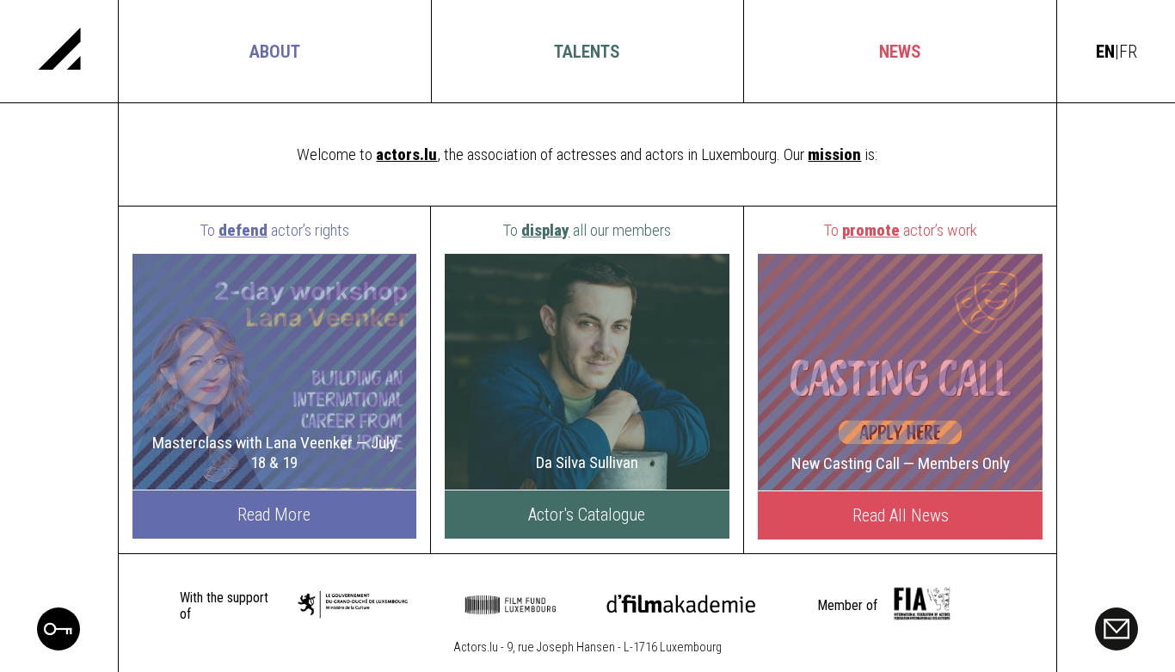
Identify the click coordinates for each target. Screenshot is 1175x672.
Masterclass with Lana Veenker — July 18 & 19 (274, 452)
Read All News (900, 515)
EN (1105, 51)
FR (1128, 51)
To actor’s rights (274, 230)
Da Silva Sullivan (587, 462)
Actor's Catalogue (586, 514)
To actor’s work (900, 230)
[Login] (58, 644)
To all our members (586, 230)
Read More (274, 514)
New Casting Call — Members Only (900, 463)
